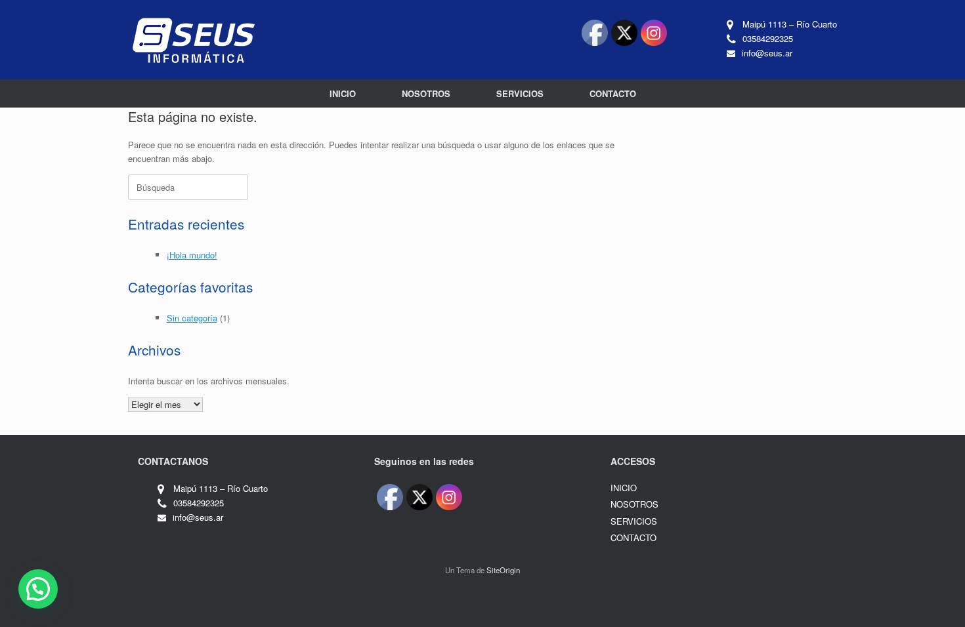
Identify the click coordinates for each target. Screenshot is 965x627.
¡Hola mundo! (192, 255)
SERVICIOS (520, 93)
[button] (38, 589)
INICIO (343, 93)
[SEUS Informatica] (193, 39)
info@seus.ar (767, 53)
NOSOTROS (426, 93)
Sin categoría (192, 318)
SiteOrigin (503, 570)
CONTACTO (613, 93)
